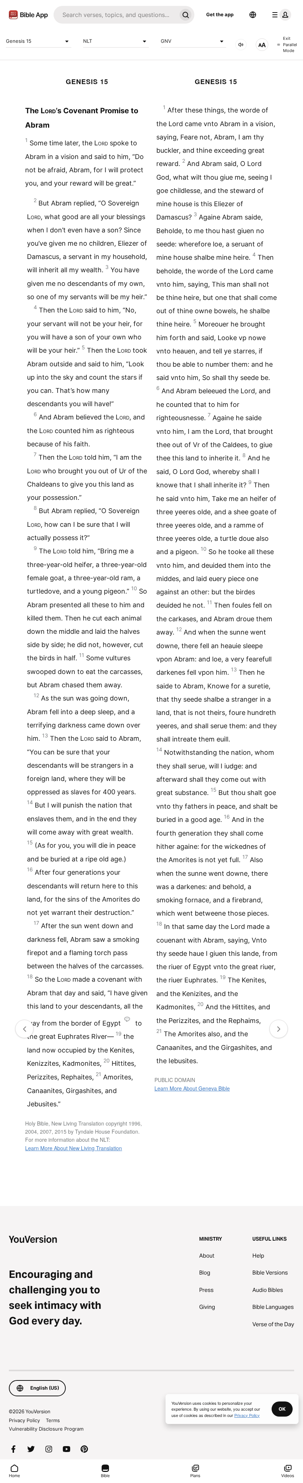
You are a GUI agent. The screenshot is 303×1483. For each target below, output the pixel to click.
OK (282, 1409)
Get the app (220, 14)
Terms (53, 1420)
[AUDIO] (241, 45)
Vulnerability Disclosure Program (46, 1429)
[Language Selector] (252, 14)
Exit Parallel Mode (290, 44)
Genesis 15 (18, 41)
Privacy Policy (24, 1420)
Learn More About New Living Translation (73, 1148)
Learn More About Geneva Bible (192, 1088)
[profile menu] (280, 14)
